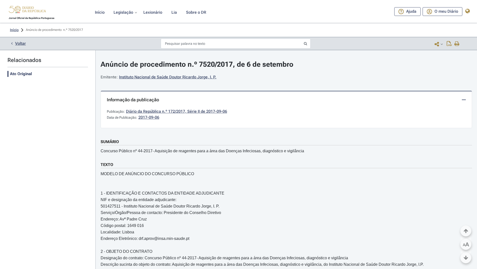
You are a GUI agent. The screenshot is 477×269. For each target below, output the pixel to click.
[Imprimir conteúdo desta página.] (457, 44)
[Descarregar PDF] (449, 44)
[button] (27, 10)
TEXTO (107, 164)
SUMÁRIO (110, 141)
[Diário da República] (27, 10)
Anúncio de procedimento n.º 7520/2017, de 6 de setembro (197, 64)
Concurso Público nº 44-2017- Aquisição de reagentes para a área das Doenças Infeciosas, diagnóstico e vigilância (202, 151)
